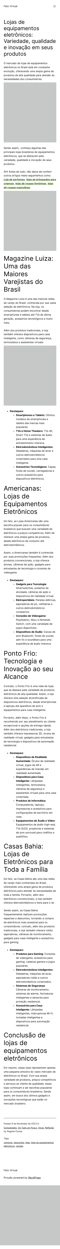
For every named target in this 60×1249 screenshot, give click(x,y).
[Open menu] (54, 6)
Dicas (41, 1127)
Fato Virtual (10, 6)
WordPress (34, 1177)
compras (8, 1142)
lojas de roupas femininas (30, 183)
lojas (27, 1142)
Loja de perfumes (14, 179)
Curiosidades (10, 1127)
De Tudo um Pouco (27, 1127)
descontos (19, 1142)
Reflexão (49, 1127)
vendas (19, 1146)
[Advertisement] (30, 112)
